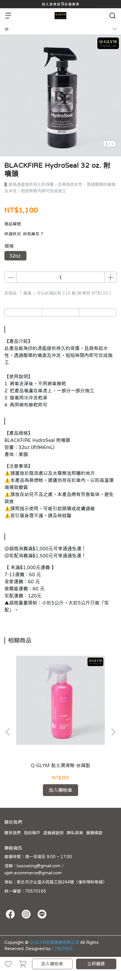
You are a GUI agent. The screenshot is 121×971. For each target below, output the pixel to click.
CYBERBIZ (62, 948)
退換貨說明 (53, 832)
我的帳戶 (32, 832)
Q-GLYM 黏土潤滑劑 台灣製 (60, 765)
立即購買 (96, 963)
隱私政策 (75, 832)
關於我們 (12, 832)
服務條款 (94, 832)
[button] (113, 731)
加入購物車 (52, 963)
